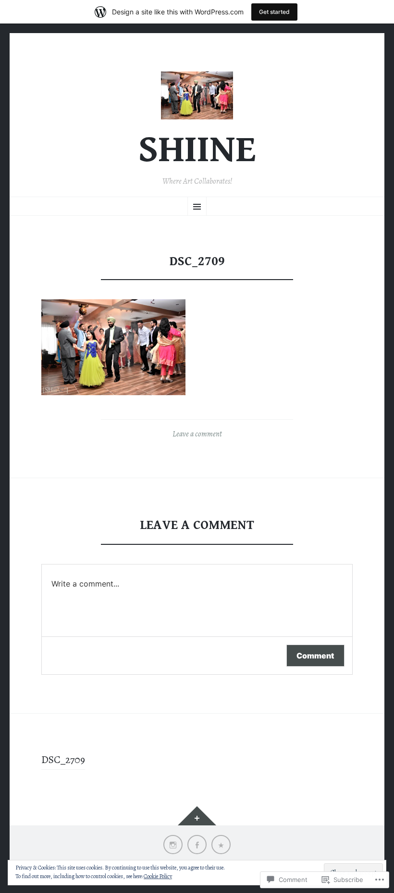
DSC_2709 (63, 759)
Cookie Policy (158, 876)
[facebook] (197, 844)
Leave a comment (197, 434)
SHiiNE (197, 150)
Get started (274, 11)
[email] (221, 844)
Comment (315, 655)
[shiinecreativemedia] (173, 844)
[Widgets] (197, 815)
